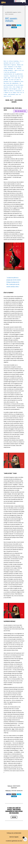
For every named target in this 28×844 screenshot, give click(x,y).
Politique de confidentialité (14, 833)
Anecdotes (10, 14)
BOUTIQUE (14, 817)
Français (18, 1)
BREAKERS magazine (12, 12)
